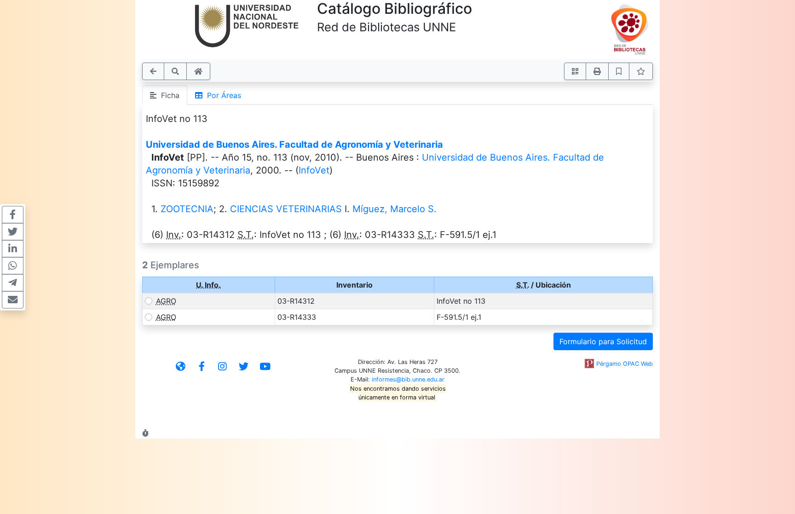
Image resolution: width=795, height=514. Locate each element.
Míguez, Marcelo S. (394, 208)
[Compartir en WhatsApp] (12, 265)
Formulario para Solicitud (603, 341)
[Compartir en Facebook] (12, 214)
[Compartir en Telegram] (12, 282)
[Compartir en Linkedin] (12, 248)
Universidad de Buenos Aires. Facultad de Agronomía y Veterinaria (294, 144)
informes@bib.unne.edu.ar (408, 379)
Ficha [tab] (167, 95)
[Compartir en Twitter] (12, 231)
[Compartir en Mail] (12, 299)
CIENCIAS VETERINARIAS (286, 208)
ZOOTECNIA (187, 208)
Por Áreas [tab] (221, 95)
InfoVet (314, 170)
